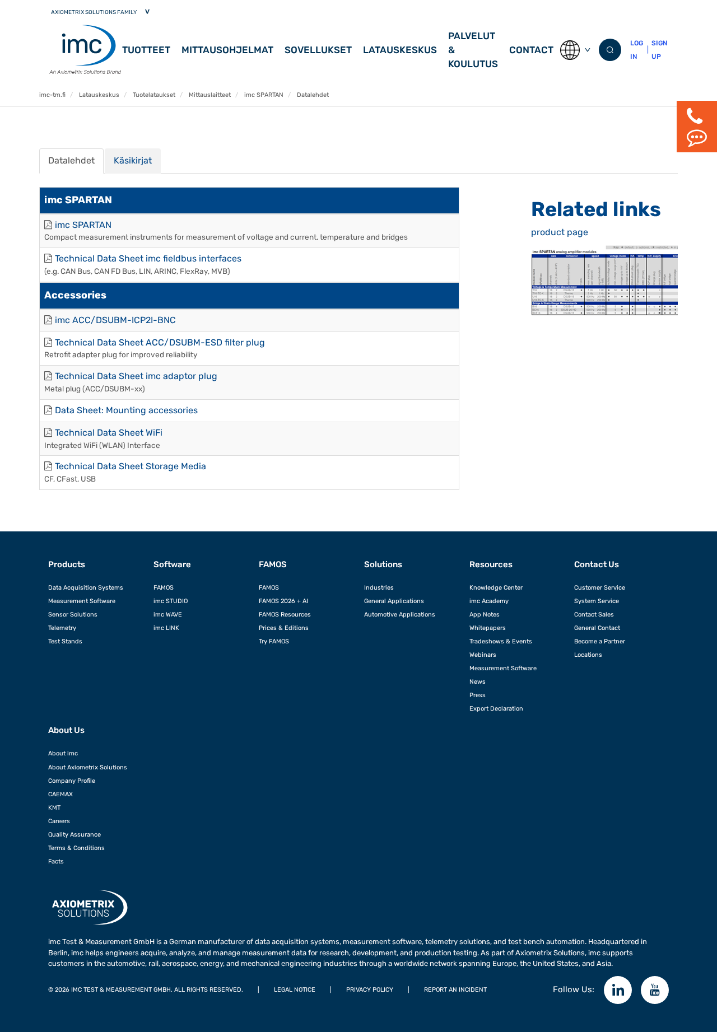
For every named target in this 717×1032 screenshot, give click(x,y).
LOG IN (636, 49)
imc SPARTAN (83, 225)
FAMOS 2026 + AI (283, 601)
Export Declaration (496, 708)
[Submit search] (610, 50)
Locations (588, 655)
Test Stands (65, 641)
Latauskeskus (400, 49)
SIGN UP (659, 49)
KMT (54, 807)
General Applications (394, 601)
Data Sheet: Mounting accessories (126, 410)
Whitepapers (487, 628)
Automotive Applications (399, 614)
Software (172, 564)
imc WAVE (167, 614)
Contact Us (596, 564)
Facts (56, 861)
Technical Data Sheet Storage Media (130, 466)
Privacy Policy (369, 989)
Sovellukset (318, 49)
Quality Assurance (74, 834)
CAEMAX (60, 794)
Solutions (383, 564)
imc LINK (166, 628)
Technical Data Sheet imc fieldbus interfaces (148, 258)
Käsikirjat (133, 160)
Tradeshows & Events (500, 641)
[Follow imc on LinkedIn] (618, 990)
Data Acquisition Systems (85, 587)
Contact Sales (594, 614)
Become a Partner (599, 641)
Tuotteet (146, 49)
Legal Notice (294, 989)
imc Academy (489, 601)
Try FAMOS (274, 641)
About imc (63, 753)
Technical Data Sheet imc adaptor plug (136, 376)
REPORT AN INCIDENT (455, 989)
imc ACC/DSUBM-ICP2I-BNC (115, 320)
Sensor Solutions (72, 614)
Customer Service (599, 587)
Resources (491, 564)
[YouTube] (655, 990)
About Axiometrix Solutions (87, 767)
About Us (66, 730)
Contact (531, 49)
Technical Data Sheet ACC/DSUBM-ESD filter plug (160, 342)
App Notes (484, 614)
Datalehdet (71, 160)
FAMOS (163, 587)
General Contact (597, 628)
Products (66, 564)
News (477, 681)
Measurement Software (81, 601)
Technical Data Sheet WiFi (108, 432)
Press (477, 695)
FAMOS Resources (285, 614)
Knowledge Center (496, 587)
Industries (379, 587)
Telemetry (62, 628)
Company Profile (71, 780)
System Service (596, 601)
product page (559, 232)
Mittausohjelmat (227, 49)
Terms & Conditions (76, 848)
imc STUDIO (170, 601)
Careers (59, 821)
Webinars (482, 655)
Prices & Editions (284, 628)
